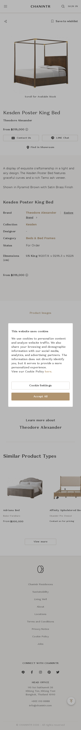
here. (48, 371)
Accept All (40, 396)
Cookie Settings (40, 385)
